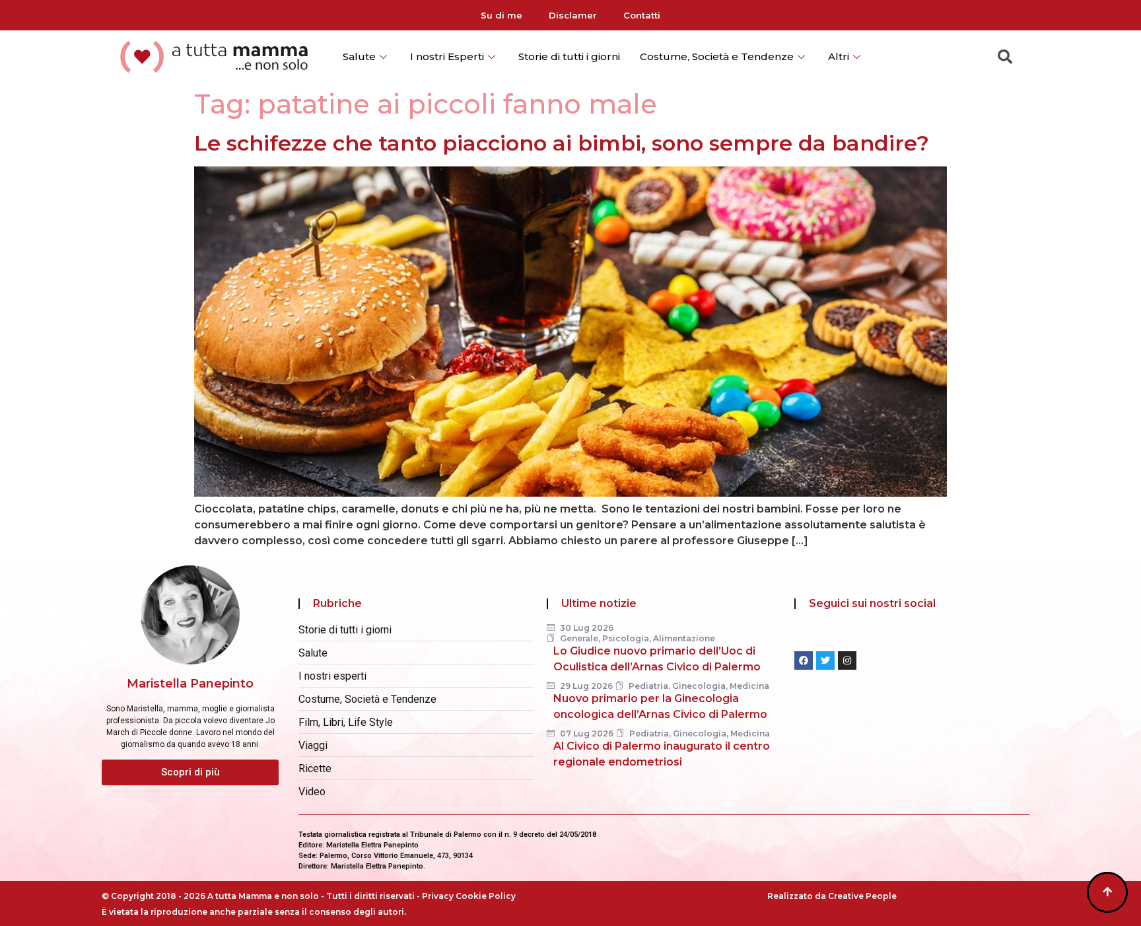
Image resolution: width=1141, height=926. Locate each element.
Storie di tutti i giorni (569, 56)
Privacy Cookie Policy (469, 896)
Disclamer (573, 15)
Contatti (641, 15)
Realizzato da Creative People (832, 896)
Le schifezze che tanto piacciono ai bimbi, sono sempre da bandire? (561, 143)
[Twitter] (825, 660)
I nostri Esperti (447, 56)
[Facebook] (803, 660)
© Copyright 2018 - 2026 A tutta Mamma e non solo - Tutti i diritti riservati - (262, 896)
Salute (359, 56)
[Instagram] (847, 660)
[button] (190, 772)
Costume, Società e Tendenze (717, 56)
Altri (838, 56)
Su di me (501, 15)
